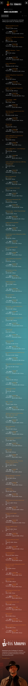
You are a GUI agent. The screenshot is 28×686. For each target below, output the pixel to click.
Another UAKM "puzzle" (11, 526)
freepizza (9, 614)
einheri (15, 301)
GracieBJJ (10, 40)
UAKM (7, 377)
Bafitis (14, 229)
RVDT (8, 248)
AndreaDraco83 (10, 477)
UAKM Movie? (9, 329)
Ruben (8, 114)
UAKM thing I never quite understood (15, 500)
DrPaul (8, 514)
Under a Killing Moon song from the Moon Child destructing (14, 136)
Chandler (15, 130)
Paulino (8, 403)
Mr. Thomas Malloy (17, 573)
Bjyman (8, 237)
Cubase (15, 171)
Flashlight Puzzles (10, 579)
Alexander (9, 125)
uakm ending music (10, 426)
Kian (14, 32)
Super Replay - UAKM (11, 99)
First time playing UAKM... (12, 247)
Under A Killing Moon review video (14, 318)
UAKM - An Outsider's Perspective (14, 88)
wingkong (15, 559)
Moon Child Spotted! (11, 176)
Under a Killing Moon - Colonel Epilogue (15, 148)
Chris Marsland (10, 439)
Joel (14, 470)
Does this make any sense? (12, 539)
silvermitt (15, 106)
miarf (8, 501)
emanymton (9, 27)
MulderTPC (9, 101)
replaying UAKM (10, 341)
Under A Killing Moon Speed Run (13, 258)
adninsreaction (16, 335)
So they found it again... (11, 513)
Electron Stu (9, 89)
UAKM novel (9, 488)
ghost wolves (16, 58)
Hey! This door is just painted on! (13, 438)
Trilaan (8, 224)
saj (9, 51)
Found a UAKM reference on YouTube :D (16, 625)
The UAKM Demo (10, 294)
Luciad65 (15, 70)
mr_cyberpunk (10, 416)
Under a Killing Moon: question (13, 475)
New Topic (4, 15)
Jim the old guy (16, 83)
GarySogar (9, 201)
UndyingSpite (16, 94)
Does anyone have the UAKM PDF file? (15, 352)
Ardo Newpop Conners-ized (13, 590)
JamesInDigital (10, 307)
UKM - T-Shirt (9, 401)
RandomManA (10, 319)
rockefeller (9, 150)
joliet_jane (9, 296)
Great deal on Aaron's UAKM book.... (14, 364)
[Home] (14, 4)
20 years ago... (9, 124)
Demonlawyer (16, 206)
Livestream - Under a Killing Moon (14, 306)
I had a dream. (9, 613)
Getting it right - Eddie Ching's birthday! (15, 211)
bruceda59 (9, 330)
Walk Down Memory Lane (12, 25)
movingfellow (10, 283)
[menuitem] (4, 658)
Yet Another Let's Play (11, 270)
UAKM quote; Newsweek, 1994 (13, 199)
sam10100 (15, 359)
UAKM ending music (10, 281)
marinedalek (10, 164)
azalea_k (9, 138)
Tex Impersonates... (10, 552)
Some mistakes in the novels (13, 188)
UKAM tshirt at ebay (11, 388)
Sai (14, 156)
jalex (8, 64)
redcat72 (15, 183)
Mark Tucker (9, 449)
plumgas (9, 342)
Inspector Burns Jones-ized (12, 602)
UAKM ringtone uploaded (12, 222)
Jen (7, 353)
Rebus (8, 189)
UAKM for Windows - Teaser (13, 50)
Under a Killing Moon (11, 63)
